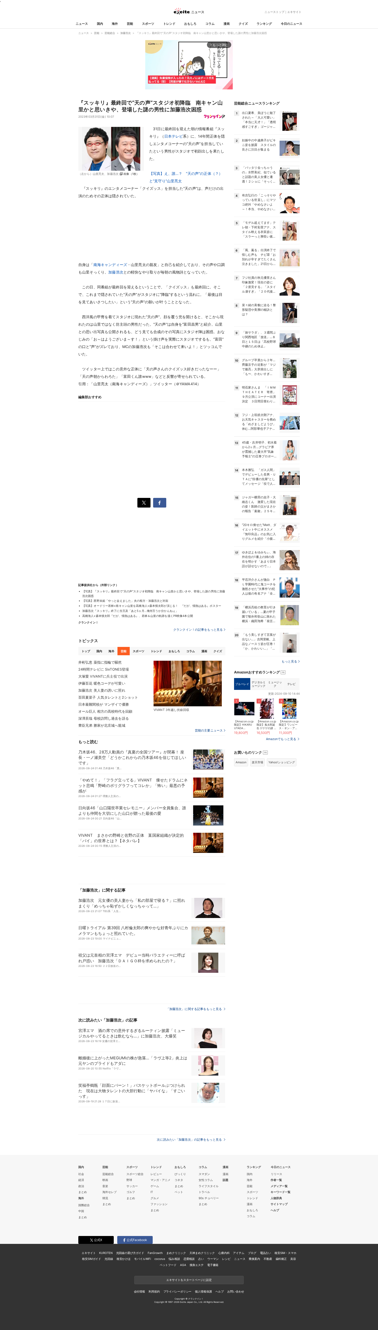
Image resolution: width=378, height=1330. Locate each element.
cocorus (159, 1259)
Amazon (241, 762)
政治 (81, 1186)
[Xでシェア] (144, 503)
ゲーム (154, 1186)
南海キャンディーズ (110, 265)
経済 (81, 1180)
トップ (86, 651)
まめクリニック (176, 1253)
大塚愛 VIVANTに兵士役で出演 (103, 676)
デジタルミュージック (258, 683)
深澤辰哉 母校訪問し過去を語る (103, 718)
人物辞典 (276, 1198)
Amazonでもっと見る (281, 739)
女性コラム (206, 1180)
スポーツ (148, 23)
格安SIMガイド (91, 1259)
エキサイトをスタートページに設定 (189, 1280)
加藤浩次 (115, 272)
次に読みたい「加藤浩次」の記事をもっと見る (190, 1139)
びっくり (180, 1174)
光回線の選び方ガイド (130, 1253)
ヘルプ (275, 1210)
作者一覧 (276, 1180)
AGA (183, 1265)
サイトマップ (279, 1204)
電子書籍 (212, 1265)
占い (201, 1259)
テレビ (291, 684)
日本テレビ (173, 136)
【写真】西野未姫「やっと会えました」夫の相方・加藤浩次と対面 (125, 600)
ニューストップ (274, 12)
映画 (105, 1180)
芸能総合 (108, 1174)
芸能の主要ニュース (209, 730)
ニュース (82, 23)
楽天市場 (257, 762)
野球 (129, 1180)
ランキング (264, 23)
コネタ (179, 1180)
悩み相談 (174, 1259)
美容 (293, 1259)
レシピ (226, 1259)
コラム (210, 23)
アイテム (238, 1253)
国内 (100, 23)
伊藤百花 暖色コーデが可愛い (101, 683)
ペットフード (168, 1265)
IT (151, 1192)
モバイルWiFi (142, 1259)
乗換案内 (254, 1259)
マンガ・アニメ (160, 1180)
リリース (276, 1174)
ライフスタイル (209, 1186)
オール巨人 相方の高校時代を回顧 (105, 711)
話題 (225, 1180)
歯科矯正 (281, 1259)
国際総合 (84, 1205)
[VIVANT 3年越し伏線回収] (188, 684)
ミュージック (275, 683)
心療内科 (223, 1253)
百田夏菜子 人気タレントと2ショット (108, 697)
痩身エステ (197, 1265)
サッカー (132, 1186)
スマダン (204, 1174)
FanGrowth (155, 1253)
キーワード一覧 (280, 1192)
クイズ (243, 23)
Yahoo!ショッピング (281, 762)
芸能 (130, 23)
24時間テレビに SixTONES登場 (103, 669)
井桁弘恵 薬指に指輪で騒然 (100, 662)
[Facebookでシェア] (160, 503)
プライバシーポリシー (177, 1291)
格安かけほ (124, 1259)
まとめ (82, 1192)
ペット (179, 1192)
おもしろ (190, 23)
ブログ (252, 1253)
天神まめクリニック (202, 1253)
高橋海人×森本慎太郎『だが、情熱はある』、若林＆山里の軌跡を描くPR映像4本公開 (137, 616)
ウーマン (213, 1259)
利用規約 (154, 1291)
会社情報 (139, 1291)
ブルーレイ (242, 684)
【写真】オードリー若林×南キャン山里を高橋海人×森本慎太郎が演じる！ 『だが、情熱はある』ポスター (151, 605)
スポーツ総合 (135, 1174)
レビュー (156, 1174)
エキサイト (294, 12)
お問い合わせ (235, 1291)
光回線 (109, 1259)
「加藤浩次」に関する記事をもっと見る (194, 1009)
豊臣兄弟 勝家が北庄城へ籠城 (101, 725)
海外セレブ (109, 1192)
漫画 (227, 23)
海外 (115, 23)
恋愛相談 (189, 1259)
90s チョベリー (209, 1198)
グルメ (154, 1198)
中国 (81, 1211)
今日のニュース (291, 23)
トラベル (204, 1192)
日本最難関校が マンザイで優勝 (103, 704)
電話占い (265, 1253)
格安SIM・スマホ (285, 1253)
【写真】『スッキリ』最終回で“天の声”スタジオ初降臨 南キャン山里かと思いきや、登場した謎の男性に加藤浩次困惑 (153, 594)
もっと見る (289, 661)
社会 (81, 1174)
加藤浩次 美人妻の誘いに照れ (101, 690)
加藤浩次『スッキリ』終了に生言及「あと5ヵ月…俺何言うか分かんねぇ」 (130, 611)
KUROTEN (105, 1253)
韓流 (105, 1198)
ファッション (159, 1204)
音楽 (105, 1186)
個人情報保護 (203, 1291)
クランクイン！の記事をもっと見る (198, 629)
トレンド (169, 23)
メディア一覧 (279, 1186)
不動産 (268, 1259)
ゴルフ (130, 1192)
